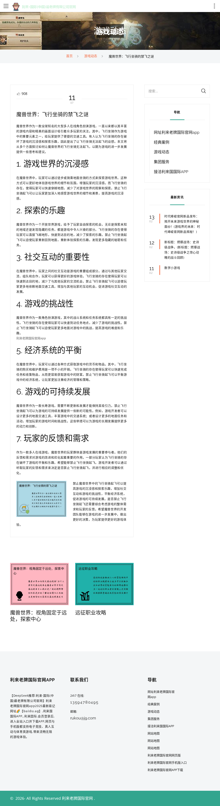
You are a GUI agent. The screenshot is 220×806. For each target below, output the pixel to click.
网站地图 (154, 733)
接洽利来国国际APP (171, 171)
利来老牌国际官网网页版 (164, 755)
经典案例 (161, 142)
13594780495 (84, 702)
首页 (69, 56)
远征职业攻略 (90, 612)
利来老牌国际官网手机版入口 (167, 762)
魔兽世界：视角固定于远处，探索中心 (38, 615)
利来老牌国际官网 (77, 798)
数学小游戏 (172, 268)
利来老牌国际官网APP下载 (165, 770)
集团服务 (161, 162)
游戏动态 (90, 56)
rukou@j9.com (83, 718)
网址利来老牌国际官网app (176, 132)
